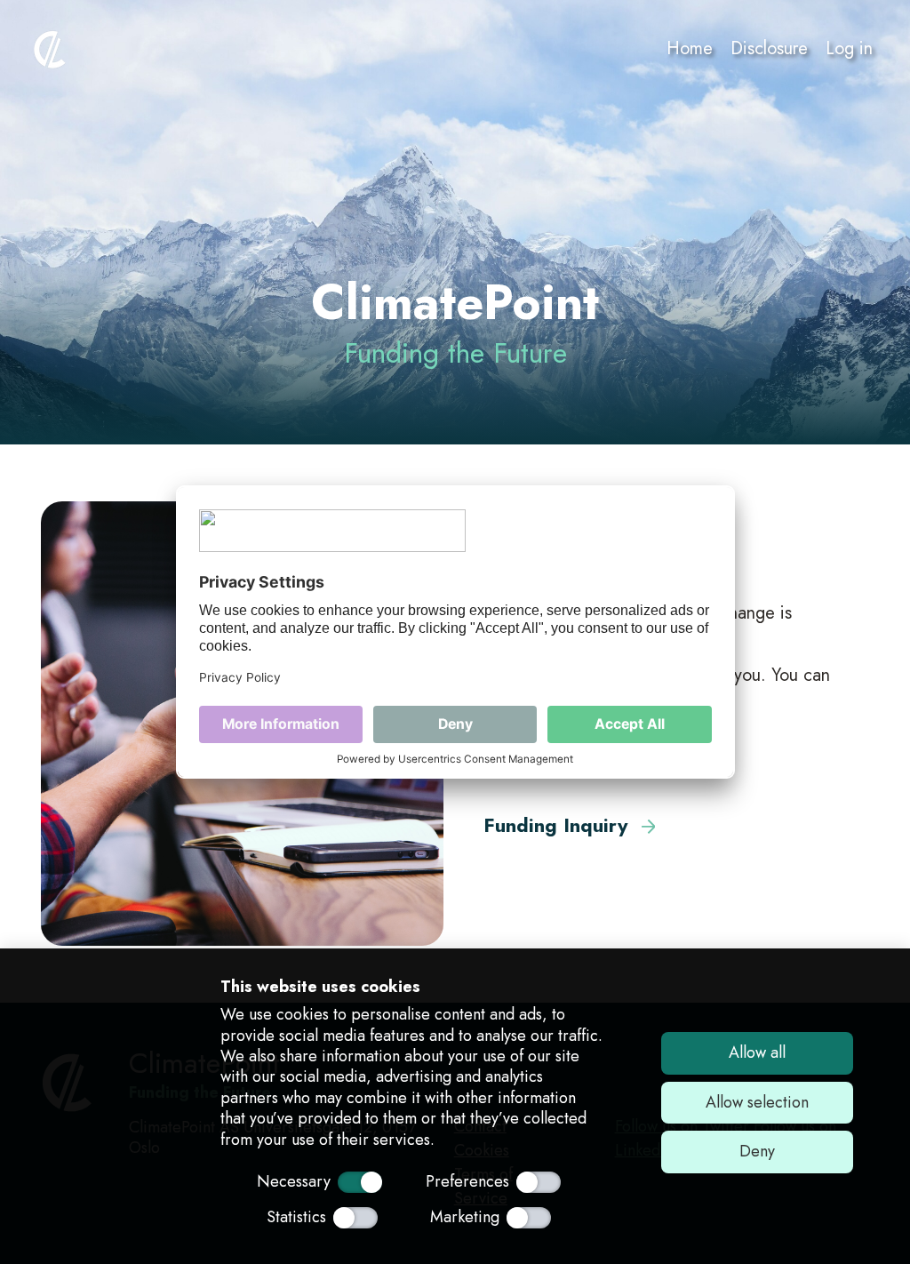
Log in (849, 48)
